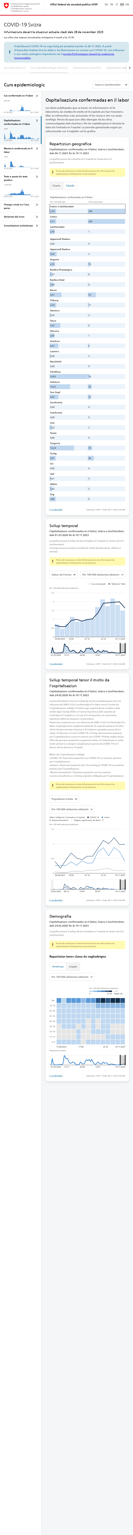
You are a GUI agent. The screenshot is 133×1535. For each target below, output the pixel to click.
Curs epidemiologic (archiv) (49, 67)
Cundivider (56, 509)
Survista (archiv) (14, 67)
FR (111, 4)
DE (106, 4)
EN (127, 4)
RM (122, 4)
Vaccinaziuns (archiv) (87, 67)
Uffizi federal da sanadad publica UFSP (74, 4)
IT (117, 4)
